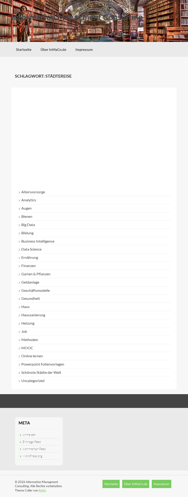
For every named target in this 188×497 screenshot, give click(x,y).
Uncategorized (32, 380)
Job (24, 331)
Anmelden (29, 435)
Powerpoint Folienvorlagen (42, 364)
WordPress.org (32, 456)
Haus (25, 306)
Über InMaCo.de (53, 49)
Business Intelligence (37, 241)
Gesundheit (30, 298)
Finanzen (28, 265)
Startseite (23, 49)
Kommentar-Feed (34, 449)
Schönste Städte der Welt (41, 372)
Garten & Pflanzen (35, 274)
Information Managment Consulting (77, 17)
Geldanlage (30, 282)
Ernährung (29, 257)
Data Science (31, 249)
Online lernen (32, 356)
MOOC (27, 348)
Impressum (84, 49)
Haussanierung (33, 315)
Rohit (42, 490)
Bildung (27, 233)
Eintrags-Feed (31, 442)
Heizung (27, 323)
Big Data (28, 224)
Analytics (28, 200)
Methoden (29, 339)
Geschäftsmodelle (35, 290)
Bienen (26, 216)
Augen (26, 208)
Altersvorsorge (33, 192)
